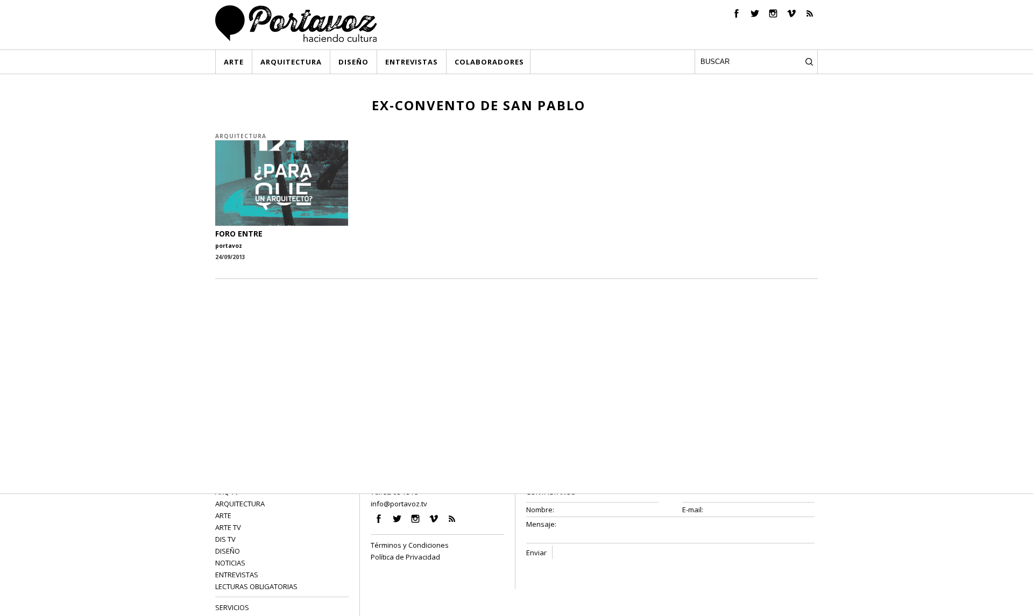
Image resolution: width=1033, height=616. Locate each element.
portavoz (228, 245)
